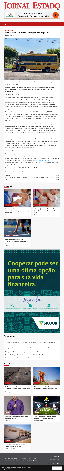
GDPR (10, 469)
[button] (5, 24)
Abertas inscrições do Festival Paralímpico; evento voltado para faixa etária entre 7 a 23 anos (16, 241)
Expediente (51, 463)
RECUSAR (46, 468)
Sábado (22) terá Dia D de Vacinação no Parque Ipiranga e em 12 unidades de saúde (45, 211)
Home (57, 463)
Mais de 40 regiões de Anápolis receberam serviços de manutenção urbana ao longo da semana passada (30, 348)
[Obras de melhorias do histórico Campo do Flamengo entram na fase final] (17, 433)
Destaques (8, 205)
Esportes (35, 460)
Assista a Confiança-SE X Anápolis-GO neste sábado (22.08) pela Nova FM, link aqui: (27, 355)
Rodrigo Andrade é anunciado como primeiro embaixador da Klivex (23, 352)
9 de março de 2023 (10, 35)
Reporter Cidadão (26, 458)
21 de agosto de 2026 (39, 215)
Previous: (16, 177)
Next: (46, 177)
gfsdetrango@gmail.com (41, 160)
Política (23, 460)
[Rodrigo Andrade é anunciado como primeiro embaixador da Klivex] (17, 405)
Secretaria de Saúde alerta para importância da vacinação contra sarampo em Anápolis (17, 211)
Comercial (56, 456)
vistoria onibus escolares (19, 171)
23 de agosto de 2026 (10, 392)
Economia (29, 460)
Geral (34, 458)
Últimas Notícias (9, 30)
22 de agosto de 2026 (10, 215)
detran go (10, 171)
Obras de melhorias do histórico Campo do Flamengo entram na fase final (24, 358)
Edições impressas (9, 460)
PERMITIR (57, 468)
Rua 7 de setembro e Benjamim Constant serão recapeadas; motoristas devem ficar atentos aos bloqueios (30, 343)
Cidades (17, 460)
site (45, 116)
